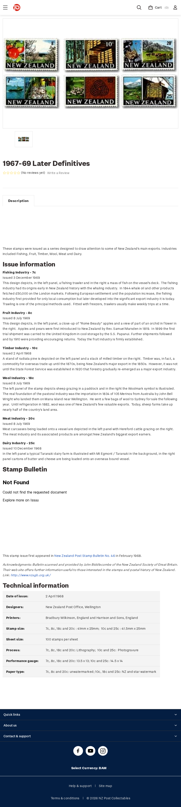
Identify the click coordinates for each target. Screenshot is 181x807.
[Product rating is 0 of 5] (11, 173)
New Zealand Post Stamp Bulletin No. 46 (84, 556)
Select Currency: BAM (89, 768)
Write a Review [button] (58, 173)
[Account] (175, 7)
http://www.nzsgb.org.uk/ (31, 575)
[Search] (139, 7)
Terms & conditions (65, 798)
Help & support (80, 786)
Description (18, 201)
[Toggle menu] (5, 7)
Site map (105, 786)
